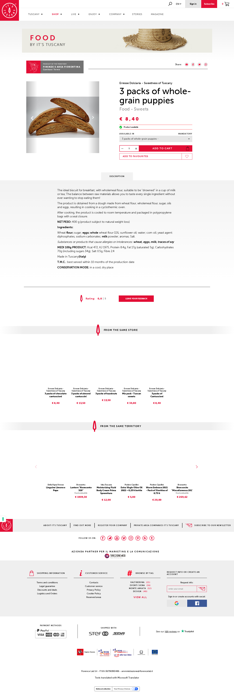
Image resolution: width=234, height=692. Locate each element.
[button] (31, 117)
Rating (90, 298)
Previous (36, 466)
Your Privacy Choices (122, 689)
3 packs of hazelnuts (106, 393)
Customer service (93, 586)
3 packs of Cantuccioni (156, 395)
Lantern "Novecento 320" (81, 489)
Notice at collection (103, 689)
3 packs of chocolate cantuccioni (56, 395)
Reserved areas (93, 597)
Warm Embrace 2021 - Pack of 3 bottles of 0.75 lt (157, 490)
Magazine (157, 14)
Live (73, 14)
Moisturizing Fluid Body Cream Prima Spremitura (106, 490)
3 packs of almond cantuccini (80, 395)
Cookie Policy (94, 593)
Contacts (93, 582)
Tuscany (33, 14)
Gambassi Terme (51, 69)
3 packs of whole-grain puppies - (140, 138)
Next (197, 466)
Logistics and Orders (47, 593)
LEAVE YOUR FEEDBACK (136, 299)
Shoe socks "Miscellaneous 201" (182, 489)
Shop (55, 14)
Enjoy (93, 14)
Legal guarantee (47, 586)
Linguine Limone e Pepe (55, 489)
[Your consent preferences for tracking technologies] (3, 519)
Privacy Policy (94, 590)
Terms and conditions (47, 582)
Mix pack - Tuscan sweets (131, 395)
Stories (137, 14)
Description (117, 176)
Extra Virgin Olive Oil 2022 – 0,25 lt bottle (131, 489)
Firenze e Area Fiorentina (61, 67)
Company (115, 14)
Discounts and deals (47, 590)
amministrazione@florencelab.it (137, 671)
